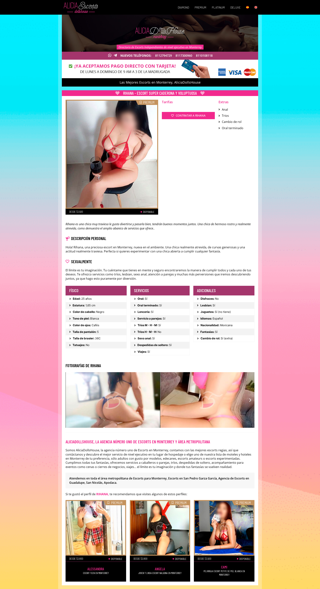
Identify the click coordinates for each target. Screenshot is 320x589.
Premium (200, 7)
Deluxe (235, 7)
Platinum (218, 7)
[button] (69, 400)
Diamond (183, 7)
